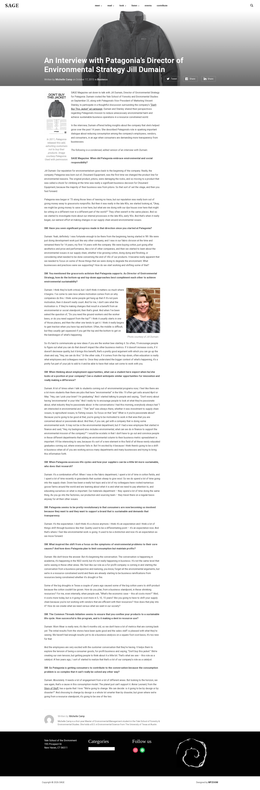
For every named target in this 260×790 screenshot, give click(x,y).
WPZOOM (213, 782)
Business (102, 79)
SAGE (12, 5)
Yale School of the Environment (60, 740)
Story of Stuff (51, 688)
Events (148, 5)
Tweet (174, 79)
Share (192, 79)
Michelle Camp (64, 79)
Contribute (162, 5)
